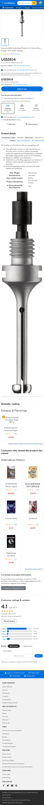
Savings (27, 8)
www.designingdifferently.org (26, 70)
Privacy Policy (7, 757)
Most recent (14, 646)
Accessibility (6, 740)
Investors (5, 696)
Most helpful (7, 651)
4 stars (4, 631)
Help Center (35, 673)
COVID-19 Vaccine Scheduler (12, 730)
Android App (6, 777)
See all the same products (34, 569)
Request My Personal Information (13, 763)
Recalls (4, 737)
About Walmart (7, 687)
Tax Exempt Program (9, 746)
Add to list (12, 124)
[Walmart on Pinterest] (16, 785)
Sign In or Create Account (16, 673)
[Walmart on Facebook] (3, 785)
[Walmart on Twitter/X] (8, 785)
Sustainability (6, 699)
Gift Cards (5, 723)
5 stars (4, 628)
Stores (4, 713)
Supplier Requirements (9, 703)
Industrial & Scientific (23, 140)
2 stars (4, 636)
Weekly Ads (31, 676)
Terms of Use (6, 754)
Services (19, 8)
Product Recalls (7, 743)
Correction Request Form (13, 588)
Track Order (16, 676)
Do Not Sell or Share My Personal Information (17, 767)
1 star (4, 639)
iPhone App (6, 774)
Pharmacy (5, 734)
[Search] (34, 3)
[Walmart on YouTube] (12, 785)
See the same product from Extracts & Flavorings (25, 443)
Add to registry (33, 124)
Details (19, 120)
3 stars (4, 634)
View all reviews (9, 621)
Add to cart (22, 89)
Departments (9, 8)
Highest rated (27, 646)
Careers (5, 690)
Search (38, 656)
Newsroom (6, 693)
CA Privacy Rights (8, 760)
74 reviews (16, 54)
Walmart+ (5, 720)
